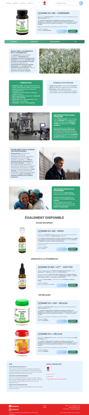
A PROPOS (30, 3)
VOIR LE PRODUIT (61, 249)
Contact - (62, 412)
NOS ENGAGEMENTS (55, 41)
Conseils (44, 407)
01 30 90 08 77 (49, 376)
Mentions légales (67, 412)
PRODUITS (16, 3)
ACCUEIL (9, 3)
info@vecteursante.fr (25, 381)
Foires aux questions (76, 412)
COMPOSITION (34, 41)
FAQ (75, 41)
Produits (44, 405)
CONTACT (23, 3)
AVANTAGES (14, 41)
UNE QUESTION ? (61, 31)
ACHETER (73, 31)
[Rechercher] (81, 3)
